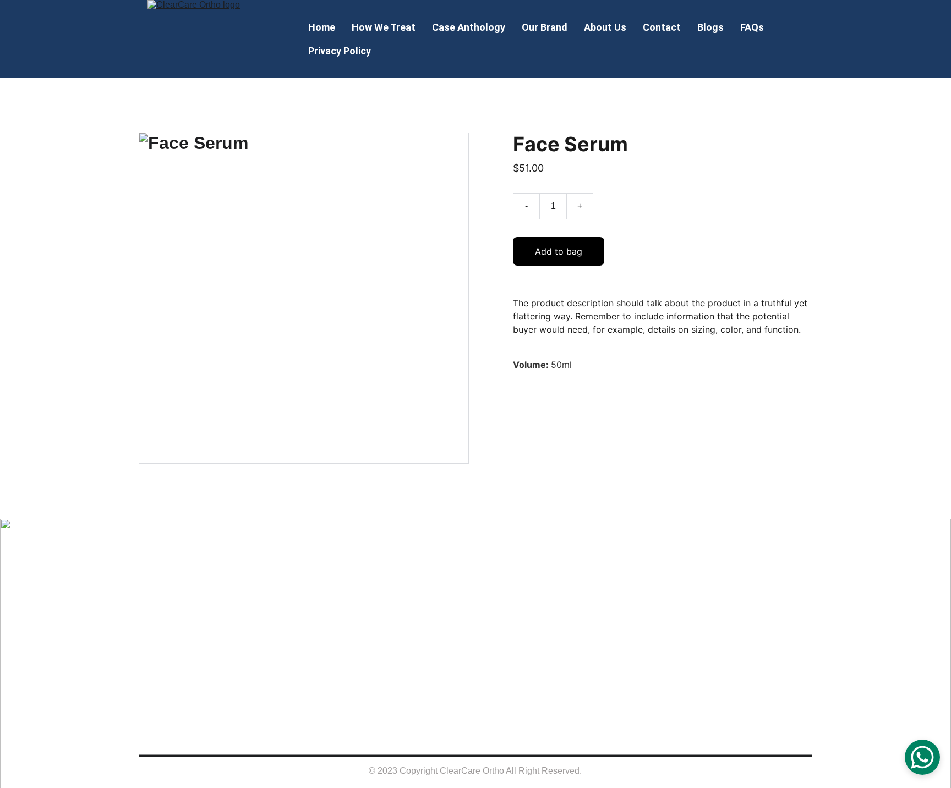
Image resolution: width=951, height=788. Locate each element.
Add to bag (558, 251)
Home (321, 27)
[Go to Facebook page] (658, 591)
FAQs (752, 27)
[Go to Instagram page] (685, 591)
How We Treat (384, 27)
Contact (662, 27)
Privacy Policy (339, 51)
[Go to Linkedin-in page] (713, 591)
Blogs (710, 27)
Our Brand (544, 27)
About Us (605, 27)
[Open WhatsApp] (922, 757)
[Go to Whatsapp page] (741, 591)
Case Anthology (468, 27)
